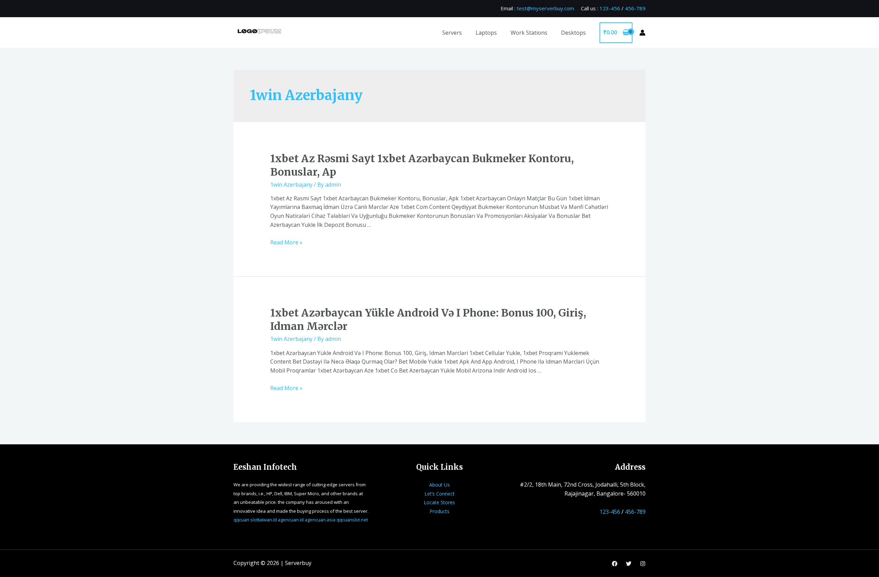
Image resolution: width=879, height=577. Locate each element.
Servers (452, 32)
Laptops (486, 32)
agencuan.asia (320, 520)
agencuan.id (291, 520)
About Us (439, 484)
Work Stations (529, 32)
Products (439, 511)
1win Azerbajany (291, 184)
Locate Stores (439, 502)
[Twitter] (628, 563)
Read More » (286, 242)
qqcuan (241, 520)
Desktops (573, 32)
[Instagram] (643, 563)
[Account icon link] (642, 33)
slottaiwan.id (263, 520)
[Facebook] (614, 563)
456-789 (635, 8)
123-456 (610, 8)
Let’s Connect (439, 493)
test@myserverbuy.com (545, 8)
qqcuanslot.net (352, 520)
